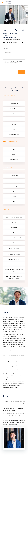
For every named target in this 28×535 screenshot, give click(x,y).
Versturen (21, 72)
